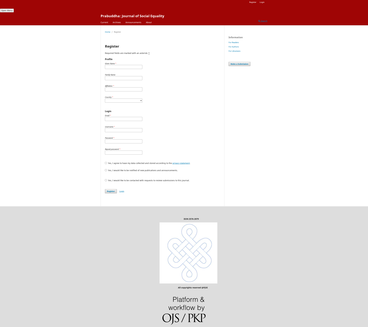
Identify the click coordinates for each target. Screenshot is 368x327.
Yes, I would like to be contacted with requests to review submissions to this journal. (148, 180)
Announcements (133, 22)
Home (107, 32)
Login (262, 2)
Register (252, 2)
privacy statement (181, 163)
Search (263, 21)
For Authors (234, 46)
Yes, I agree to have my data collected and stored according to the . (148, 163)
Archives (117, 22)
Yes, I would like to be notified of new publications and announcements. (142, 170)
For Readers (234, 42)
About (149, 22)
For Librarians (234, 51)
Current (104, 22)
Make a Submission (239, 64)
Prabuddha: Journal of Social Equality (132, 16)
